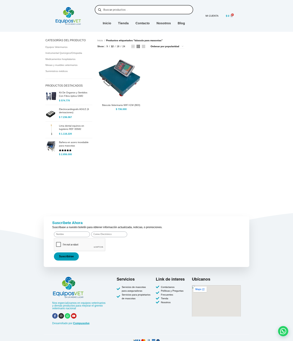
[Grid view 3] (138, 46)
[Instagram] (61, 316)
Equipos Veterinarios (56, 47)
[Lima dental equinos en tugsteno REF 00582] (50, 130)
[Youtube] (73, 316)
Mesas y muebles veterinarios (61, 65)
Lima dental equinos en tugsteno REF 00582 (71, 127)
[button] (283, 331)
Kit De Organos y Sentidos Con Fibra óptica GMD (73, 94)
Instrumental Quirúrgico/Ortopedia (63, 53)
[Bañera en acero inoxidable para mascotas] (50, 148)
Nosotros (164, 23)
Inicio (107, 23)
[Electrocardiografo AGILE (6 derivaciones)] (50, 113)
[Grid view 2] (133, 46)
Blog (181, 23)
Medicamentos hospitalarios (60, 59)
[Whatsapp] (67, 316)
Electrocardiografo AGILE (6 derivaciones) (74, 111)
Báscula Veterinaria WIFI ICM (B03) (121, 105)
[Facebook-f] (55, 316)
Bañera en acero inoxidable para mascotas (74, 144)
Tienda (123, 23)
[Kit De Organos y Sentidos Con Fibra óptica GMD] (50, 96)
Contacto (142, 23)
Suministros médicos (56, 71)
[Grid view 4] (143, 46)
